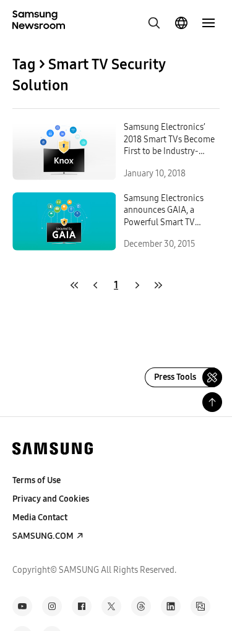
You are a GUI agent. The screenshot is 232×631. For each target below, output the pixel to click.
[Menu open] (208, 23)
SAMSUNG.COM (43, 536)
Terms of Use (36, 480)
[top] (212, 402)
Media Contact (39, 517)
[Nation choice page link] (181, 23)
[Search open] (154, 23)
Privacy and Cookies (50, 499)
